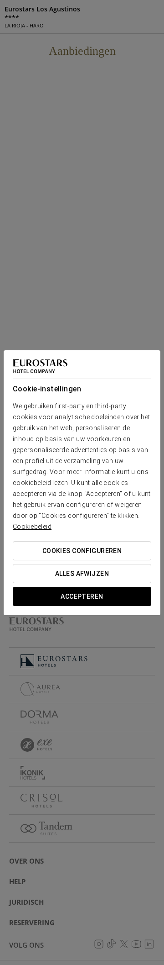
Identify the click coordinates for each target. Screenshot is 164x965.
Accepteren (82, 596)
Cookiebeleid (32, 526)
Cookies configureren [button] (82, 550)
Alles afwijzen (82, 573)
